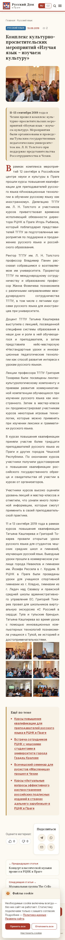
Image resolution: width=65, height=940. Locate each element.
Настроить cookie (31, 933)
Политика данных (34, 915)
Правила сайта (14, 918)
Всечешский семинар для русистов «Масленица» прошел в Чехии (33, 769)
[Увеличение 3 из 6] (27, 665)
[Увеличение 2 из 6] (54, 647)
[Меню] (60, 6)
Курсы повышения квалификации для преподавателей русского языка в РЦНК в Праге (34, 725)
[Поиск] (54, 6)
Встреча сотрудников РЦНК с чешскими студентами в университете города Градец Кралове (30, 748)
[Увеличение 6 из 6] (54, 684)
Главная (10, 20)
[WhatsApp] (51, 838)
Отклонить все (44, 926)
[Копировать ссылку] (51, 847)
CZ (48, 5)
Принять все (17, 926)
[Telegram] (42, 838)
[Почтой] (42, 847)
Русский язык (24, 20)
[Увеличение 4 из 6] (54, 665)
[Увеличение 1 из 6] (27, 647)
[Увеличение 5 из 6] (27, 684)
